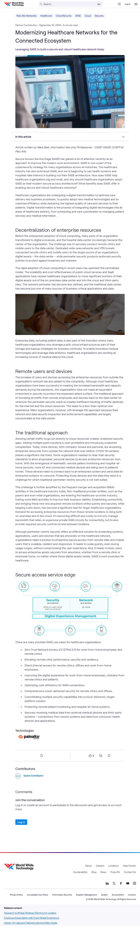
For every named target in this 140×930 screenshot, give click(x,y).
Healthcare (46, 15)
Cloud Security (64, 15)
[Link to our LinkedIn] (107, 883)
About (88, 865)
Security (99, 15)
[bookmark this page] (109, 755)
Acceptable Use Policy (37, 894)
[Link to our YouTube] (127, 883)
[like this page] (90, 756)
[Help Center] (119, 4)
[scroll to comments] (100, 755)
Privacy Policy (16, 894)
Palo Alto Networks (27, 15)
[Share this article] (41, 755)
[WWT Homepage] (14, 4)
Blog (94, 871)
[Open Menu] (136, 4)
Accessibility (118, 894)
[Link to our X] (114, 883)
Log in (127, 4)
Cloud (88, 15)
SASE (78, 15)
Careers (100, 865)
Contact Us (130, 871)
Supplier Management (86, 894)
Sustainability (80, 871)
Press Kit (115, 871)
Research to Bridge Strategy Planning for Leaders (30, 912)
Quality (104, 894)
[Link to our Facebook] (121, 883)
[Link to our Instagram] (134, 883)
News (103, 871)
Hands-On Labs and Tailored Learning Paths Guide (30, 922)
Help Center (129, 865)
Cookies (132, 894)
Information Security (62, 894)
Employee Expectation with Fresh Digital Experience (31, 917)
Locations (113, 865)
